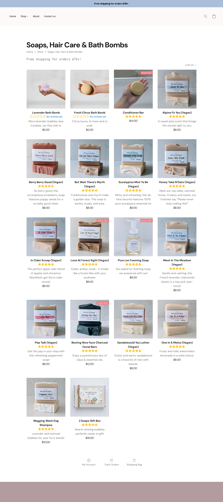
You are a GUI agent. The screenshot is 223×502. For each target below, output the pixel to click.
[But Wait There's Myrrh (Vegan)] (89, 158)
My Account (88, 464)
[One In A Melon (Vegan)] (177, 319)
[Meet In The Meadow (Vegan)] (177, 236)
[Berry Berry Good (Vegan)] (46, 158)
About (36, 16)
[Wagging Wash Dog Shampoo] (46, 397)
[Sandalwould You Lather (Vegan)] (133, 319)
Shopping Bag (134, 464)
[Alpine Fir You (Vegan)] (177, 89)
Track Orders (111, 464)
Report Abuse (134, 488)
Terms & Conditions (91, 488)
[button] (206, 16)
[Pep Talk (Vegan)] (46, 319)
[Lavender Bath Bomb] (46, 89)
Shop (24, 16)
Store (40, 51)
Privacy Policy (110, 488)
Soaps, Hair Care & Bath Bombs (64, 51)
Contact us (50, 16)
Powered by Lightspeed (111, 494)
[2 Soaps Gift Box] (89, 397)
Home (13, 16)
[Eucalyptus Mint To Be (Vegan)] (133, 158)
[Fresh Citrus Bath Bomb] (89, 89)
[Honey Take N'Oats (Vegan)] (177, 158)
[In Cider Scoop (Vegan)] (46, 236)
